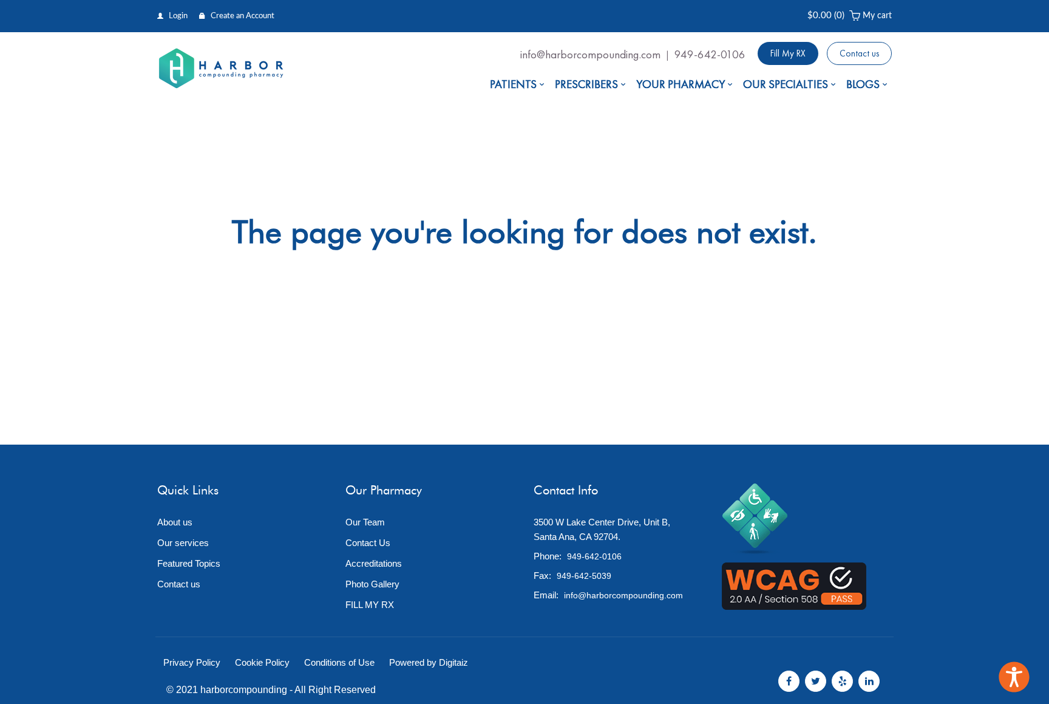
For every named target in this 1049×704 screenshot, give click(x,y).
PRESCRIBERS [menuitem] (586, 84)
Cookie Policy (262, 662)
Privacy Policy (191, 662)
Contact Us (367, 543)
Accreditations (373, 563)
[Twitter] (815, 681)
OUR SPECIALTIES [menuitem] (785, 84)
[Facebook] (788, 681)
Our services (183, 543)
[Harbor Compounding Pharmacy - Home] (221, 68)
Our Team (365, 522)
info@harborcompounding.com (590, 54)
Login (177, 16)
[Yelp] (842, 681)
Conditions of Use (339, 662)
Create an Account (241, 16)
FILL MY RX (369, 605)
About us (174, 522)
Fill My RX (788, 53)
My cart (877, 16)
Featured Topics (188, 563)
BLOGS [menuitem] (863, 84)
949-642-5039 (584, 576)
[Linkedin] (869, 681)
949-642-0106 (709, 54)
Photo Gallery (372, 584)
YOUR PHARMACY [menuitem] (680, 84)
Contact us (859, 53)
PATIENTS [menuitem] (513, 84)
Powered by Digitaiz (428, 662)
